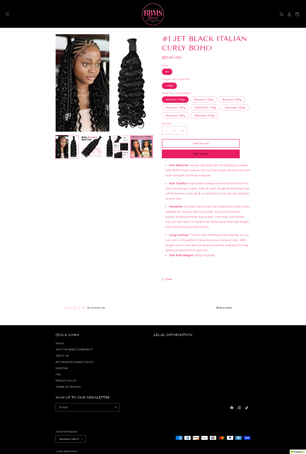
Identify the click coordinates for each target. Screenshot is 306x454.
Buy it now (201, 154)
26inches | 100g (175, 115)
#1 (167, 72)
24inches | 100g (235, 107)
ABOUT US (62, 355)
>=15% (169, 85)
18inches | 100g (231, 99)
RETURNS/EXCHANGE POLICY (75, 362)
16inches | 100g (203, 99)
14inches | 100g (175, 99)
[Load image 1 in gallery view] (67, 146)
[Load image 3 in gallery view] (116, 146)
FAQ (58, 374)
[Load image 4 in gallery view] (141, 146)
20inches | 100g (176, 107)
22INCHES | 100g (205, 107)
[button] (7, 14)
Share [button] (168, 279)
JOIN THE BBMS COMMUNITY (74, 349)
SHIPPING (62, 368)
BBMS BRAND (71, 451)
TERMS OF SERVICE (68, 387)
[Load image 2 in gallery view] (91, 146)
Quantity (167, 123)
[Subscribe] (115, 407)
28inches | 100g (204, 115)
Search (60, 343)
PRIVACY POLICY (66, 380)
